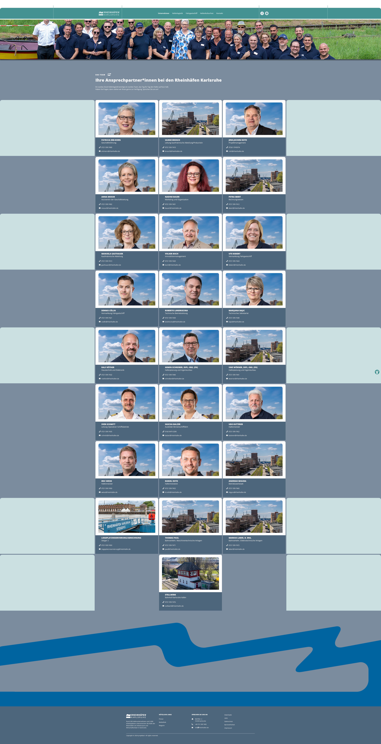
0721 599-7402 (106, 204)
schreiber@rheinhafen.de (174, 379)
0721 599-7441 (234, 375)
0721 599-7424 (234, 261)
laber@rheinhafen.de (236, 549)
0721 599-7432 (106, 375)
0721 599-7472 (234, 545)
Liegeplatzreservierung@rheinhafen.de (115, 549)
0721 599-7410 (170, 147)
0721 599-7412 (234, 204)
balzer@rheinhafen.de (173, 435)
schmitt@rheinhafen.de (110, 435)
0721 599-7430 (170, 318)
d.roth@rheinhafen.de (173, 492)
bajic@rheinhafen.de (236, 322)
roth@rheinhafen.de (236, 151)
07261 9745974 (234, 147)
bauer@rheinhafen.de (173, 208)
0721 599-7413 (106, 261)
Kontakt (219, 13)
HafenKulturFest (206, 13)
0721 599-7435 (106, 431)
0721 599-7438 (234, 318)
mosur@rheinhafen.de (109, 208)
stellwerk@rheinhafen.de (174, 606)
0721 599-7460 (234, 488)
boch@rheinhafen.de (173, 265)
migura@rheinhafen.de (237, 492)
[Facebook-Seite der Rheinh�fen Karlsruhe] (262, 13)
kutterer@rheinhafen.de (238, 435)
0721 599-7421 (106, 318)
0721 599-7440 (170, 375)
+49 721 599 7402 (201, 724)
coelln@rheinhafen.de (109, 322)
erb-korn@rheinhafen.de (110, 151)
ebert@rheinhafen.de (237, 208)
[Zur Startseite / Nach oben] (110, 13)
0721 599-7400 (106, 147)
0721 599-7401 (170, 204)
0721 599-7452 (234, 431)
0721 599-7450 (106, 488)
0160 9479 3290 (171, 431)
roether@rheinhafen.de (110, 379)
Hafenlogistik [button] (177, 13)
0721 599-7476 (170, 602)
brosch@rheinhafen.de (173, 151)
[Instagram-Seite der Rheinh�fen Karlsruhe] (266, 13)
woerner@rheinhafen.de (238, 379)
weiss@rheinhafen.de (109, 492)
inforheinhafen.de (202, 728)
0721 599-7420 (170, 261)
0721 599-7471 (170, 545)
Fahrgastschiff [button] (191, 13)
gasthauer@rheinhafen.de (111, 265)
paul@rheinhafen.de (172, 549)
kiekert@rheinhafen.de (237, 265)
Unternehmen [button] (163, 13)
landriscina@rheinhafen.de (175, 322)
